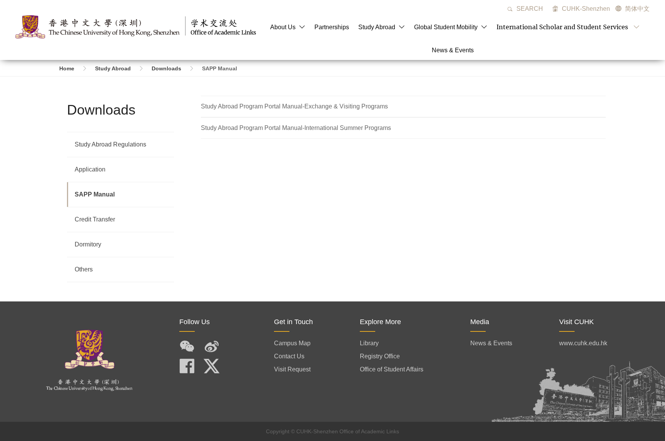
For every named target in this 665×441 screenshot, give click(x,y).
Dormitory (88, 244)
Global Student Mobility (446, 27)
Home (66, 68)
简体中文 (637, 8)
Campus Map (292, 343)
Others (84, 269)
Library (369, 343)
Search (529, 8)
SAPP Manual (95, 194)
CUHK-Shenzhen (585, 8)
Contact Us (289, 356)
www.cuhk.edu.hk (583, 343)
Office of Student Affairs (391, 369)
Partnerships (331, 27)
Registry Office (380, 356)
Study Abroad (377, 27)
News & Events (453, 50)
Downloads (166, 68)
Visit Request (292, 369)
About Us (283, 27)
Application (90, 169)
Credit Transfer (95, 219)
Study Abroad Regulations (110, 144)
